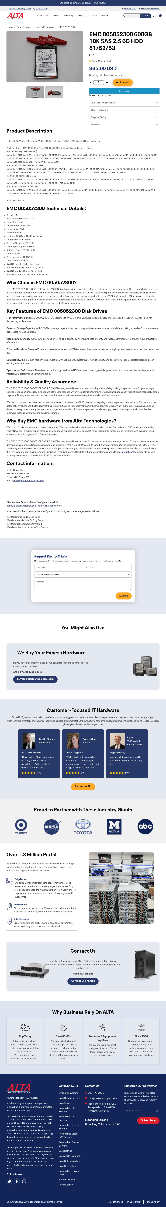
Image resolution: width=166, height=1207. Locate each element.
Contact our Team (129, 452)
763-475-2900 (96, 1093)
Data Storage (23, 27)
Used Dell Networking (69, 1161)
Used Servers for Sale (69, 1098)
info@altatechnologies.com (102, 1098)
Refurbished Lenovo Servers (69, 1127)
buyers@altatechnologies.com (35, 679)
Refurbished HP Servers (66, 1110)
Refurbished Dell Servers (67, 1118)
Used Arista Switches (69, 1156)
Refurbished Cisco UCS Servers (68, 1136)
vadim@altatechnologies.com (28, 481)
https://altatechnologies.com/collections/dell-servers (34, 506)
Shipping (93, 75)
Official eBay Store (68, 1093)
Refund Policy (153, 1202)
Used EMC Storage (44, 27)
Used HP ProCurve (68, 1166)
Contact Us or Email (83, 981)
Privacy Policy (134, 1202)
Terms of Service (67, 1180)
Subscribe (147, 1120)
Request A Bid (83, 786)
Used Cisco (64, 1103)
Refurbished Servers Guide (69, 1173)
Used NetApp (65, 1151)
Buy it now (124, 91)
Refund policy (66, 1185)
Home (9, 27)
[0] (158, 16)
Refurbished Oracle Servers (69, 1144)
